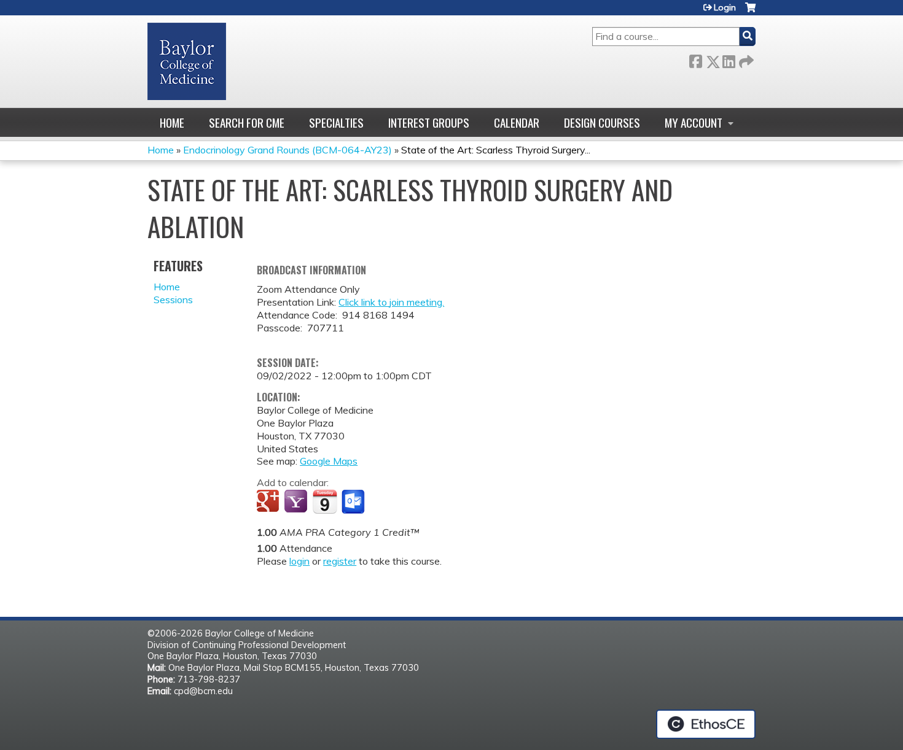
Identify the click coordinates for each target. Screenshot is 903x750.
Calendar (516, 122)
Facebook (695, 59)
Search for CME (246, 122)
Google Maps (329, 461)
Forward (745, 59)
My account (693, 122)
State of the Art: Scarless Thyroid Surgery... (495, 150)
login (299, 561)
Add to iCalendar (324, 501)
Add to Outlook (354, 502)
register (339, 561)
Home (172, 122)
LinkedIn (728, 59)
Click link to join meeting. (391, 302)
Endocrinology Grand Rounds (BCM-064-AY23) (287, 150)
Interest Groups (428, 122)
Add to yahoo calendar (297, 502)
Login (725, 7)
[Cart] (750, 12)
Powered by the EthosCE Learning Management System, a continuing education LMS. (706, 724)
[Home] (186, 61)
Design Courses (602, 122)
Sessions (173, 299)
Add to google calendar (269, 502)
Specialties (336, 122)
